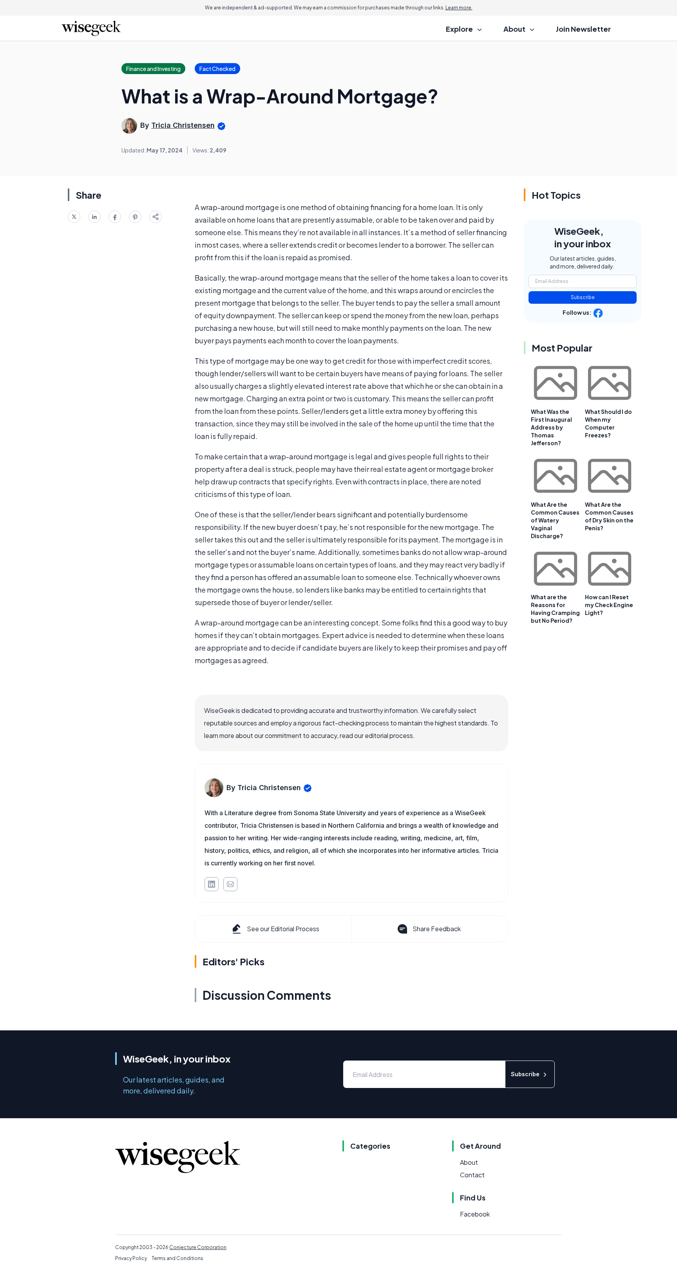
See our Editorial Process (283, 929)
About (469, 1162)
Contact (472, 1175)
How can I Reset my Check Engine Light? (609, 604)
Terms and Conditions (177, 1258)
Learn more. (458, 8)
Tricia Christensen (183, 125)
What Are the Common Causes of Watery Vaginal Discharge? (555, 520)
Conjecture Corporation (197, 1247)
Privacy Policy (131, 1258)
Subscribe (583, 297)
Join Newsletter (583, 28)
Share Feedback (437, 929)
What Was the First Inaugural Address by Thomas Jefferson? (551, 427)
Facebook (475, 1214)
